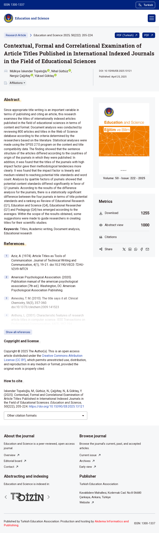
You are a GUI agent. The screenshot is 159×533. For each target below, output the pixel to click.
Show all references (18, 332)
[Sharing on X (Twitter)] (124, 249)
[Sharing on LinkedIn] (130, 249)
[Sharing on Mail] (147, 249)
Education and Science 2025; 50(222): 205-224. (63, 35)
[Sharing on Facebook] (141, 249)
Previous (6, 497)
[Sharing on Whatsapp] (136, 249)
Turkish (148, 5)
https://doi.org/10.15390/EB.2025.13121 (56, 406)
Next (48, 497)
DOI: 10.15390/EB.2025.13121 (115, 70)
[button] (151, 18)
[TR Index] (27, 497)
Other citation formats (22, 415)
